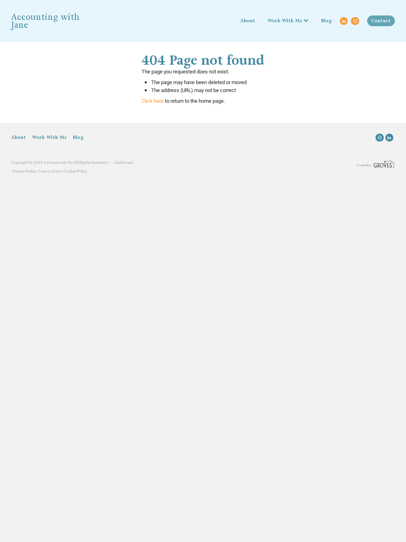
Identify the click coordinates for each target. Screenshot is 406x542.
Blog (326, 20)
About (247, 20)
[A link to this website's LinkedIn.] (344, 21)
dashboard (123, 162)
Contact (381, 20)
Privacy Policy (24, 171)
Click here (153, 100)
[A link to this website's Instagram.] (355, 21)
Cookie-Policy (75, 171)
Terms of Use (49, 171)
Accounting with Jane (45, 21)
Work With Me (286, 20)
